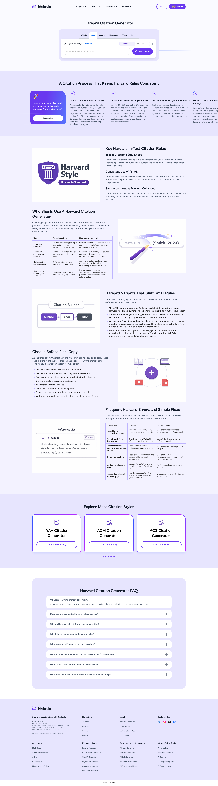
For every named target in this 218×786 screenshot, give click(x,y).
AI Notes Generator (127, 748)
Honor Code (124, 735)
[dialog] (109, 782)
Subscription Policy (127, 731)
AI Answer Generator (40, 753)
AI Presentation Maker (128, 766)
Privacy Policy (125, 726)
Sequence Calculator (90, 766)
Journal (102, 35)
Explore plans (48, 118)
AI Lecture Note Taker (128, 762)
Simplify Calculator (89, 757)
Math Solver (37, 748)
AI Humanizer (163, 748)
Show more (109, 556)
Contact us (86, 731)
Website (84, 35)
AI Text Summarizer (165, 766)
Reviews (85, 735)
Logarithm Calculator (90, 762)
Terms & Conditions (127, 722)
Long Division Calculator (91, 753)
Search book (144, 51)
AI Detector (162, 757)
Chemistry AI (37, 762)
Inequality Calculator (90, 771)
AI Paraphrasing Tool (166, 762)
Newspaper (113, 35)
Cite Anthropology (57, 544)
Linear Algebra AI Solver (41, 766)
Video (124, 35)
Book (93, 35)
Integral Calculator (89, 748)
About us (85, 722)
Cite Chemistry (161, 544)
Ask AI (34, 757)
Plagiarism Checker (165, 753)
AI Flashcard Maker (127, 753)
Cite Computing (109, 544)
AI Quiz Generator (127, 757)
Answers (85, 726)
